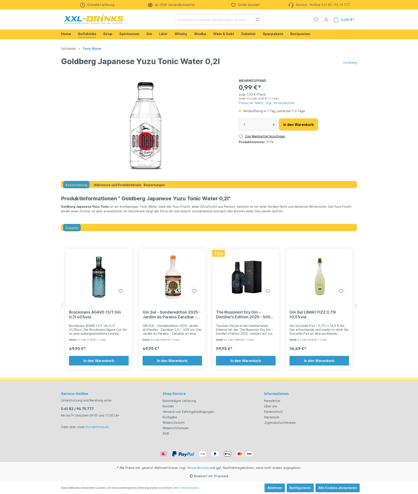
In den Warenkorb (298, 124)
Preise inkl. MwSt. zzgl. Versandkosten (267, 103)
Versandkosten (198, 468)
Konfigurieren (300, 488)
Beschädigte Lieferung (179, 401)
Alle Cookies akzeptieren (337, 488)
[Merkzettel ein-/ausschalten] (120, 291)
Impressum (271, 417)
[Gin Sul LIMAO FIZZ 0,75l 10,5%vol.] (319, 277)
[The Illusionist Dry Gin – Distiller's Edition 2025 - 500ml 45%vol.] (246, 277)
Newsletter (272, 401)
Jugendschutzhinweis (280, 422)
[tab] (76, 184)
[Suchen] (257, 19)
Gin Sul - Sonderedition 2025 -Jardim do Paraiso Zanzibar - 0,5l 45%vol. (172, 314)
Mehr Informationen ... (187, 487)
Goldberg (350, 62)
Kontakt (168, 406)
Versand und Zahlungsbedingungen (188, 411)
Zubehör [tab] (72, 228)
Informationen (276, 393)
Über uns (270, 406)
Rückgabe (170, 417)
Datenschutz (273, 411)
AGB (166, 433)
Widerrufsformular (176, 428)
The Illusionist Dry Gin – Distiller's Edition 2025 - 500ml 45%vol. (245, 314)
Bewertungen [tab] (154, 185)
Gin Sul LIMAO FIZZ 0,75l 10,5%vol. (313, 314)
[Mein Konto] (326, 19)
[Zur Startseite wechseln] (93, 18)
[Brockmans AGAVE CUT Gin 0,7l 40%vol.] (99, 277)
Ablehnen (274, 488)
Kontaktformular (97, 427)
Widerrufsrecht (174, 422)
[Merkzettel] (316, 19)
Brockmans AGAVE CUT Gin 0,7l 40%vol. (95, 314)
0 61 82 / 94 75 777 (77, 409)
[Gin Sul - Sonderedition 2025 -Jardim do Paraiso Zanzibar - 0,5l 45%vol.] (172, 277)
